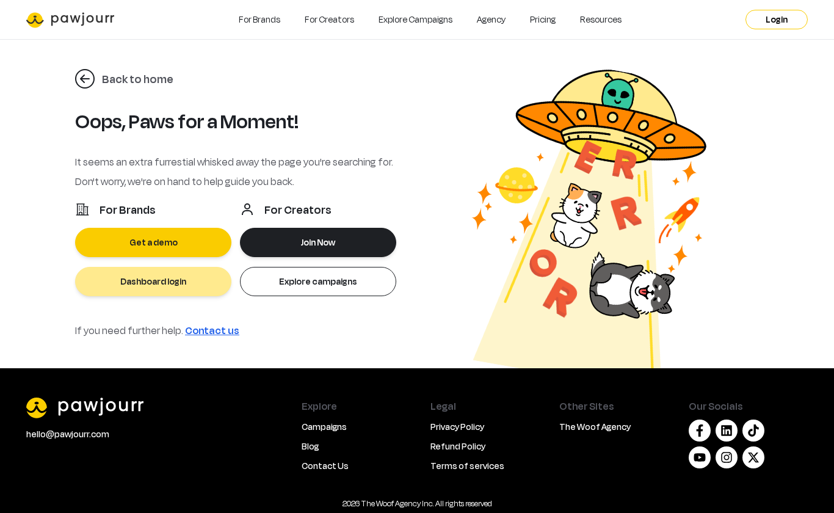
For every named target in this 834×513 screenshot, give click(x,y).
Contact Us (325, 465)
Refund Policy (457, 446)
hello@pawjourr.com (67, 434)
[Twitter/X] (753, 457)
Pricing (543, 19)
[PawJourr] (156, 407)
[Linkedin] (727, 431)
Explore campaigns (318, 281)
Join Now (318, 242)
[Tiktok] (753, 431)
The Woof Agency (595, 426)
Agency (491, 19)
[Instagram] (727, 457)
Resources (601, 19)
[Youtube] (700, 457)
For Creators (329, 19)
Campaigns (324, 426)
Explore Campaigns (415, 19)
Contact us (212, 330)
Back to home (137, 79)
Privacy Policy (457, 426)
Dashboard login (153, 281)
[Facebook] (700, 431)
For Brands (259, 19)
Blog (310, 446)
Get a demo (153, 242)
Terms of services (467, 465)
